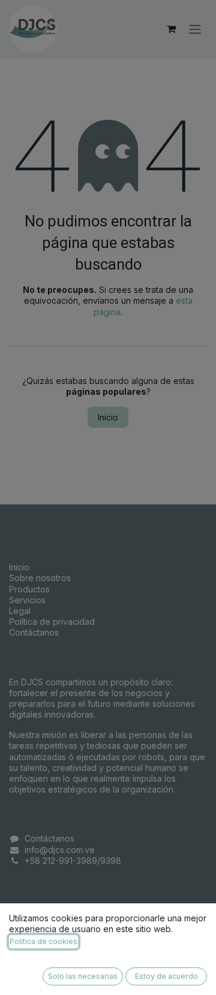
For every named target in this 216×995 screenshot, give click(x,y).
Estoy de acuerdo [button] (166, 976)
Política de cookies (43, 941)
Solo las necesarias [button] (83, 976)
